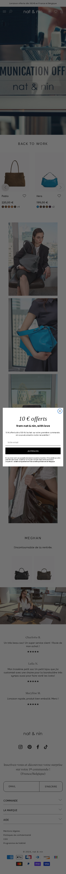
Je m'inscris (33, 450)
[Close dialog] (60, 411)
